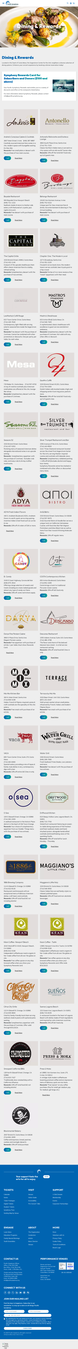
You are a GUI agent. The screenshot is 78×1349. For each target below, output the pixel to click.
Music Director (33, 1241)
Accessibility (32, 1201)
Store (54, 1232)
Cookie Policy (57, 1241)
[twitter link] (12, 1292)
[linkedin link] (16, 1292)
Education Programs (10, 1235)
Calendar (7, 1194)
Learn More (7, 1232)
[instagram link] (9, 1292)
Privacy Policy (57, 1238)
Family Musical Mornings (12, 1238)
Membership (57, 1197)
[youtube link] (20, 1292)
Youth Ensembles (9, 1241)
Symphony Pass (9, 1210)
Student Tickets (9, 1207)
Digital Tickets (8, 1204)
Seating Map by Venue (11, 1213)
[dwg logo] (39, 1172)
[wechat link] (28, 1292)
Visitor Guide (32, 1197)
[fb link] (5, 1292)
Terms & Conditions (59, 1244)
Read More (18, 158)
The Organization (34, 1232)
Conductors (32, 1235)
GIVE (46, 1177)
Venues (30, 1194)
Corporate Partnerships (60, 1204)
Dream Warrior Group (18, 1334)
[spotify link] (24, 1292)
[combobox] (7, 1315)
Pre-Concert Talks (34, 1204)
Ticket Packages (9, 1201)
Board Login (57, 1248)
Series (6, 1197)
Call (7, 158)
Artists (30, 1238)
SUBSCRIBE (27, 1328)
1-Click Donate (57, 1194)
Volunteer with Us (58, 1235)
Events (55, 1201)
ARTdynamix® (7, 1334)
